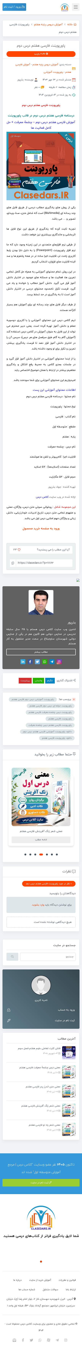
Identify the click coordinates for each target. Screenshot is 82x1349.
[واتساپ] (44, 661)
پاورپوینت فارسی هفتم (60, 718)
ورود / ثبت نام (12, 7)
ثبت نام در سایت (65, 1020)
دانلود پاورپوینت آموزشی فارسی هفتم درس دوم (47, 731)
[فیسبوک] (30, 661)
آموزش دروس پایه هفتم (45, 64)
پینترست (25, 680)
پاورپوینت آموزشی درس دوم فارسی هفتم (33, 699)
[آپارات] (48, 1340)
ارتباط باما (71, 1289)
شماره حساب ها (26, 1289)
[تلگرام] (51, 661)
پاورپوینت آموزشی (53, 72)
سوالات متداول (50, 1289)
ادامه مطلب (41, 839)
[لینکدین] (22, 661)
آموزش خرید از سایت (40, 1280)
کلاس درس (42, 497)
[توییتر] (37, 661)
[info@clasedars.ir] (14, 1340)
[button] (57, 854)
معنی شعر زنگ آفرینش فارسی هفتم (41, 831)
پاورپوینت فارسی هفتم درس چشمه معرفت (50, 725)
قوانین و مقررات (67, 1280)
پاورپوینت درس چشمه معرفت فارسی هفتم (50, 712)
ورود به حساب (66, 1010)
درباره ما (17, 1280)
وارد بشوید (38, 905)
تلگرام (50, 680)
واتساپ (38, 680)
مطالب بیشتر (41, 652)
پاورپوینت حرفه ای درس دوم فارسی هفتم (51, 705)
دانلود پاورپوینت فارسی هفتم (57, 738)
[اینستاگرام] (59, 661)
